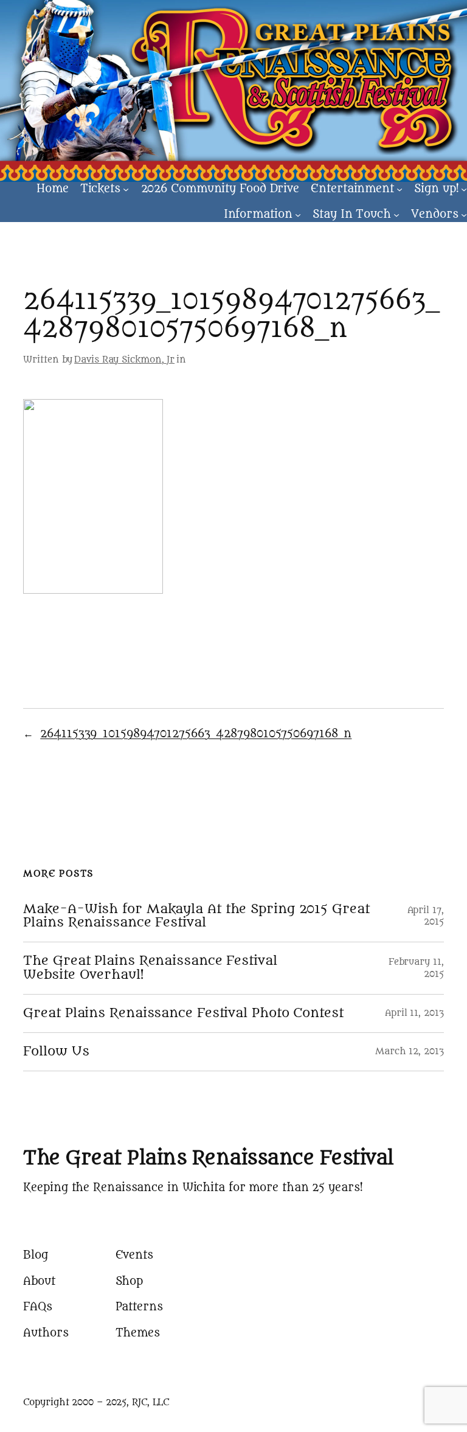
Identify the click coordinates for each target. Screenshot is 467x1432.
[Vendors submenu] (464, 215)
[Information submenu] (298, 215)
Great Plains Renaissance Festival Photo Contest (183, 1013)
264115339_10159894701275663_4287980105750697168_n (195, 734)
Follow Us (56, 1051)
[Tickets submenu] (126, 189)
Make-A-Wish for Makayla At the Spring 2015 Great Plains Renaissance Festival (196, 916)
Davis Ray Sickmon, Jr (124, 360)
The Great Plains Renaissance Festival (208, 1158)
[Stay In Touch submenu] (396, 215)
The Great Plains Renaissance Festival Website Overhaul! (150, 967)
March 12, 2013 (409, 1051)
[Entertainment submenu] (399, 189)
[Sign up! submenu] (464, 189)
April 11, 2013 (414, 1013)
